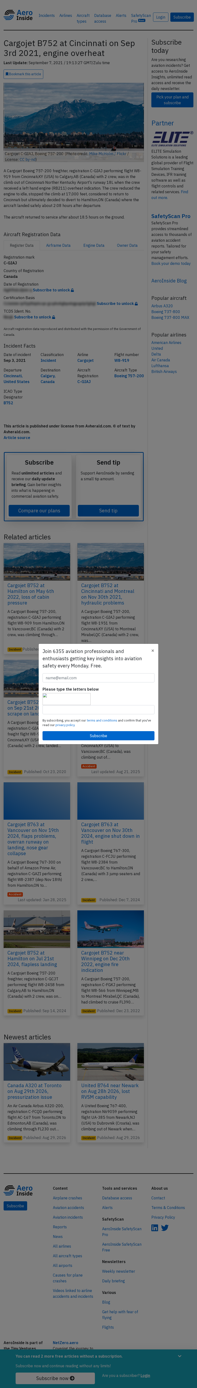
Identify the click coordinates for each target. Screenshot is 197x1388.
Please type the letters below (71, 689)
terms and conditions (102, 720)
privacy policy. (65, 725)
